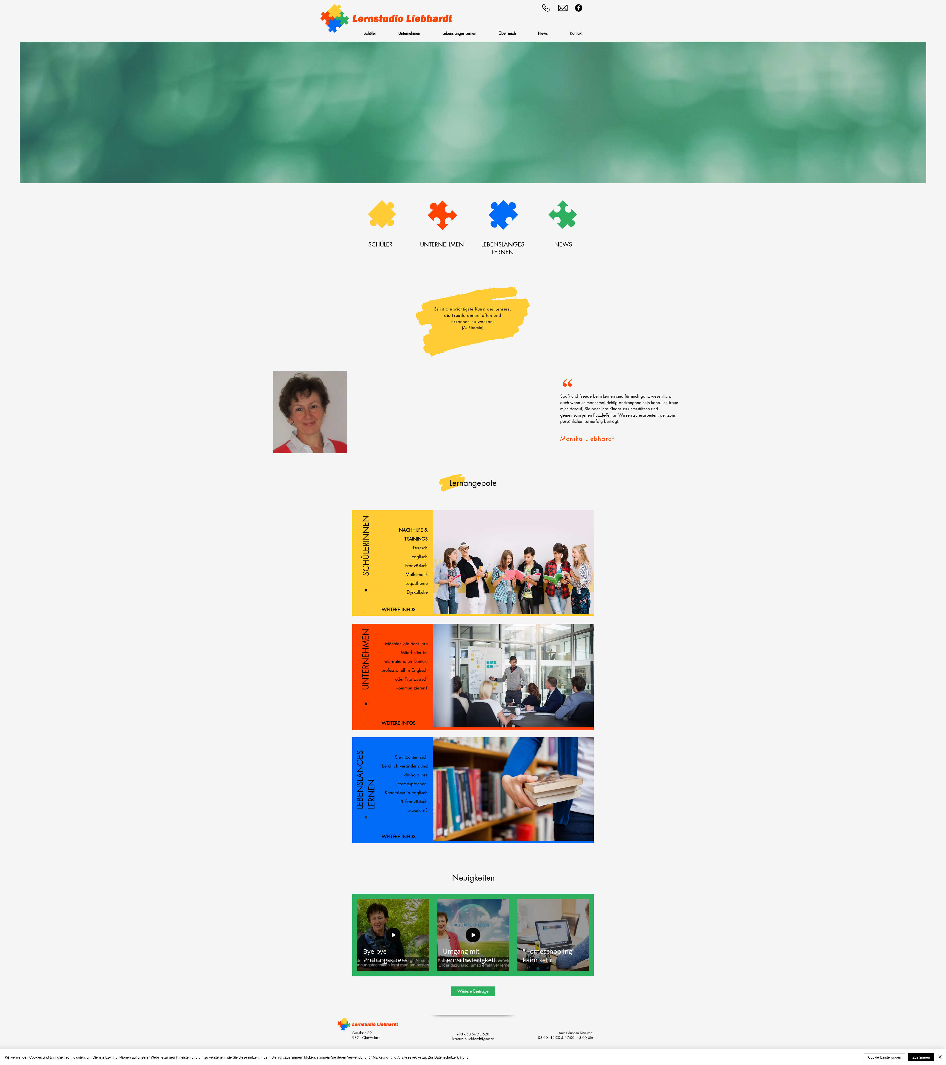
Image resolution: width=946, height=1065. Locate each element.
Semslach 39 (362, 1033)
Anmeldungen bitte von (576, 1033)
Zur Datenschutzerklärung (448, 1057)
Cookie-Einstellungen (884, 1057)
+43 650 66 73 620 (472, 1034)
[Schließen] (940, 1057)
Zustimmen (921, 1057)
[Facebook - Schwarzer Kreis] (578, 8)
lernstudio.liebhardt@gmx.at (472, 1038)
